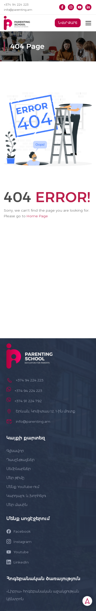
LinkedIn (21, 562)
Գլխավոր (15, 450)
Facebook (22, 531)
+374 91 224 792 (28, 401)
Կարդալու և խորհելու (26, 495)
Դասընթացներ (20, 459)
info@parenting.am (18, 10)
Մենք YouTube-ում (22, 486)
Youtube (21, 552)
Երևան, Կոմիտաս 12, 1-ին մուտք (45, 411)
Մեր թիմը (15, 477)
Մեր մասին (16, 504)
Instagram (22, 541)
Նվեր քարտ (67, 23)
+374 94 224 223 (16, 4)
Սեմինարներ (18, 468)
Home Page (37, 216)
